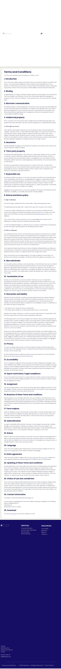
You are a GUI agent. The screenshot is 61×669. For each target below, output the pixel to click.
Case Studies (44, 528)
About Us (43, 532)
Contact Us (44, 534)
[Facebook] (49, 33)
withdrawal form (40, 214)
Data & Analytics (25, 532)
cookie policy (44, 457)
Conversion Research (26, 528)
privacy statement (33, 457)
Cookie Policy (29, 356)
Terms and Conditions (9, 665)
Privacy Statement (16, 356)
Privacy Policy (49, 665)
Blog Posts (44, 530)
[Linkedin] (53, 33)
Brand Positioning (25, 533)
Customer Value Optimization (28, 530)
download (13, 513)
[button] (41, 33)
